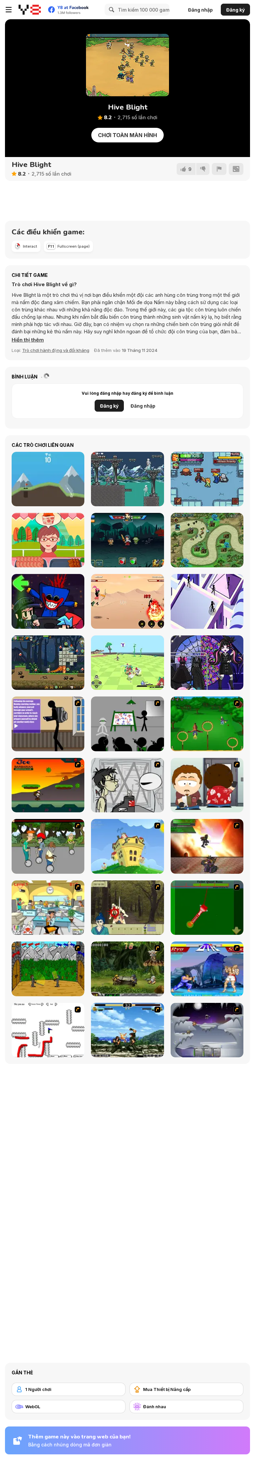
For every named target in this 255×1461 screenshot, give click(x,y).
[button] (28, 340)
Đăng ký (235, 10)
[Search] (111, 10)
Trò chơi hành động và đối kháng (55, 350)
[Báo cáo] (219, 169)
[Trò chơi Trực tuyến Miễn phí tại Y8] (30, 10)
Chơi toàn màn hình (127, 135)
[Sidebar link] (8, 9)
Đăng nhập (200, 10)
